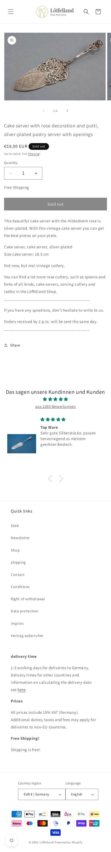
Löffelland (47, 842)
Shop (15, 550)
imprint (17, 623)
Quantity (11, 162)
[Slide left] (44, 111)
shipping (18, 562)
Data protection (25, 611)
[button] (11, 12)
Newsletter (20, 537)
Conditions (20, 586)
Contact (18, 574)
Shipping (33, 154)
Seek (15, 525)
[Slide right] (67, 111)
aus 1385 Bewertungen (55, 406)
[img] (55, 399)
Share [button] (15, 345)
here (21, 689)
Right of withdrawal (28, 598)
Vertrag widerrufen (27, 635)
